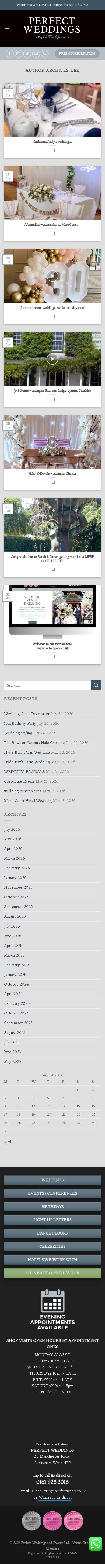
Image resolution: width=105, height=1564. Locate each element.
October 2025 (16, 897)
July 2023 (12, 1042)
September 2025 (18, 906)
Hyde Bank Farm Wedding (27, 752)
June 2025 (12, 935)
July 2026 (12, 829)
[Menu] (7, 28)
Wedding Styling (18, 733)
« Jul (7, 1142)
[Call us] (45, 54)
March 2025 (14, 955)
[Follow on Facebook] (10, 54)
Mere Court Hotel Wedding (28, 800)
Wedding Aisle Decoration (27, 713)
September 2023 (18, 1022)
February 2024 (17, 1003)
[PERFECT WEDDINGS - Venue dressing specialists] (52, 28)
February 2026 (17, 868)
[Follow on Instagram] (19, 54)
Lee (75, 70)
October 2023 (16, 1013)
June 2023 (12, 1051)
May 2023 (12, 1061)
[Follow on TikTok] (27, 54)
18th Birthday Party (20, 723)
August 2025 (15, 916)
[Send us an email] (36, 54)
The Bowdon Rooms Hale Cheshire (34, 742)
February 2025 (17, 964)
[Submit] (96, 685)
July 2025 (12, 926)
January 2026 (15, 877)
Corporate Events (19, 781)
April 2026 (13, 848)
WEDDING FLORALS (24, 771)
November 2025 (18, 887)
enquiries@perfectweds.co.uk (61, 1491)
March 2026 (14, 858)
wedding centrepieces (23, 791)
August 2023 (15, 1032)
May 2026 (13, 839)
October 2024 (16, 984)
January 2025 (15, 974)
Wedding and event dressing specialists (52, 5)
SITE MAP (52, 1557)
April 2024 (13, 993)
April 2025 (13, 945)
